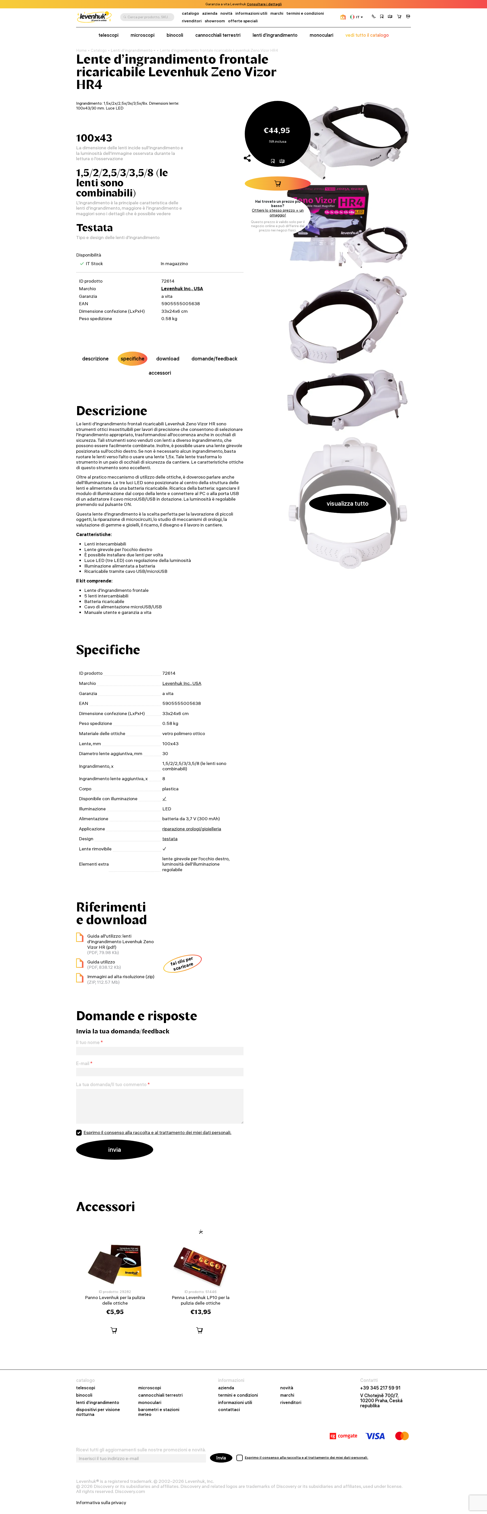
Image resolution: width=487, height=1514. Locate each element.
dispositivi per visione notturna (98, 1412)
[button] (373, 17)
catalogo (190, 13)
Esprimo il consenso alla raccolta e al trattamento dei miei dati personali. (157, 1132)
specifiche (132, 358)
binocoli (175, 35)
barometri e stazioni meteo (158, 1412)
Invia (221, 1458)
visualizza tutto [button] (348, 503)
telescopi (108, 35)
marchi (276, 13)
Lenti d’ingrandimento (131, 50)
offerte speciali (243, 21)
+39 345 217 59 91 (380, 1388)
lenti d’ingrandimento (275, 35)
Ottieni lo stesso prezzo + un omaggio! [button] (278, 212)
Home (81, 50)
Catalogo (99, 50)
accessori (160, 373)
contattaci (229, 1409)
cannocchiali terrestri (217, 35)
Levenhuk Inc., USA (182, 288)
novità (226, 13)
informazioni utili (251, 13)
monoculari (321, 35)
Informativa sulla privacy (101, 1502)
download (167, 358)
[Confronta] (390, 17)
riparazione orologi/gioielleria (191, 829)
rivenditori (192, 21)
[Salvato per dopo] (381, 17)
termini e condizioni (305, 13)
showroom (256, 4)
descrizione (95, 358)
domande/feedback (214, 358)
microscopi (142, 35)
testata (170, 839)
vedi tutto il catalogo (367, 35)
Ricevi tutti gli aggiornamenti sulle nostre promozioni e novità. (141, 1450)
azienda (209, 13)
